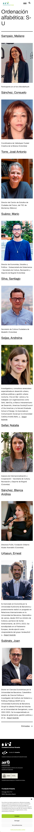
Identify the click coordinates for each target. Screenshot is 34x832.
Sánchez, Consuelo (13, 92)
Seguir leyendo (10, 635)
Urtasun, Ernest (11, 553)
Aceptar (17, 816)
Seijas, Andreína (11, 338)
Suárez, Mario (10, 214)
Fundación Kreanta (23, 757)
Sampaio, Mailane (12, 36)
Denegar (17, 820)
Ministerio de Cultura (20, 780)
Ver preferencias (17, 825)
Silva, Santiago (10, 278)
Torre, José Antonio (13, 151)
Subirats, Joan (10, 640)
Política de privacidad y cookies (17, 829)
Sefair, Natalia (10, 425)
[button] (31, 799)
